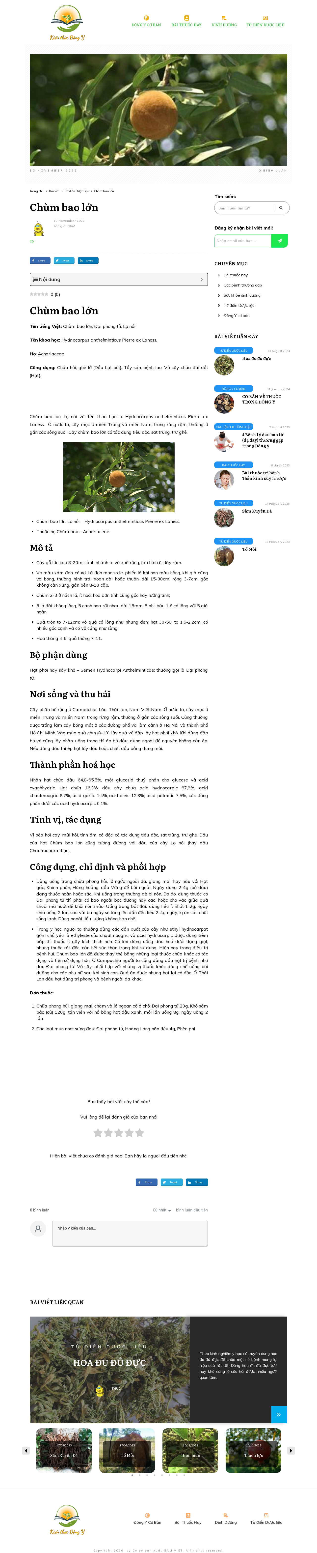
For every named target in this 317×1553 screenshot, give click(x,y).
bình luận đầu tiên (192, 1210)
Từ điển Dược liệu (239, 305)
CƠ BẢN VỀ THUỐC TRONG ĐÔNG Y (261, 399)
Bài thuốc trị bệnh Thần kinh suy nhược (264, 475)
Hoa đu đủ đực (256, 358)
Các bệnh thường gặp (243, 285)
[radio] (98, 1135)
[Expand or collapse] (202, 279)
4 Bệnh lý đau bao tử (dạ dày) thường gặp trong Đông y (263, 440)
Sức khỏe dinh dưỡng (242, 295)
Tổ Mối (249, 549)
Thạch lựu (253, 1450)
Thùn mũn (190, 1450)
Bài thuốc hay (236, 274)
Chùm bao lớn (64, 206)
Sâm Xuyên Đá (257, 511)
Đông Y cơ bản (237, 315)
